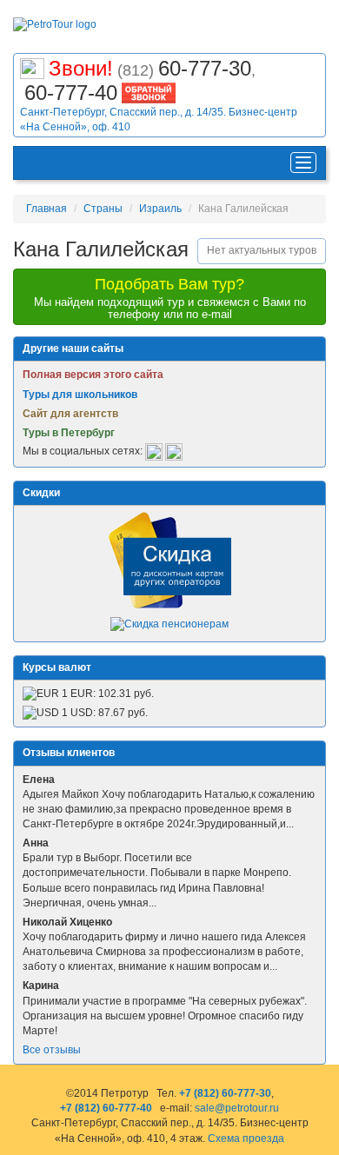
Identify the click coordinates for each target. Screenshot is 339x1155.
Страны (103, 208)
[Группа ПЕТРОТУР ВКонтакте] (154, 451)
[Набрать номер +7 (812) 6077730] (32, 66)
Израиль (160, 208)
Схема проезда (246, 1138)
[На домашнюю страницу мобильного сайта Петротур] (32, 163)
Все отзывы (52, 1050)
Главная (46, 208)
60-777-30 (204, 68)
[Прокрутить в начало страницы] (326, 1140)
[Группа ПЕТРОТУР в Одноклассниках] (174, 451)
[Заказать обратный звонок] (149, 91)
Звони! (81, 68)
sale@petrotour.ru (237, 1108)
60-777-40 (70, 92)
